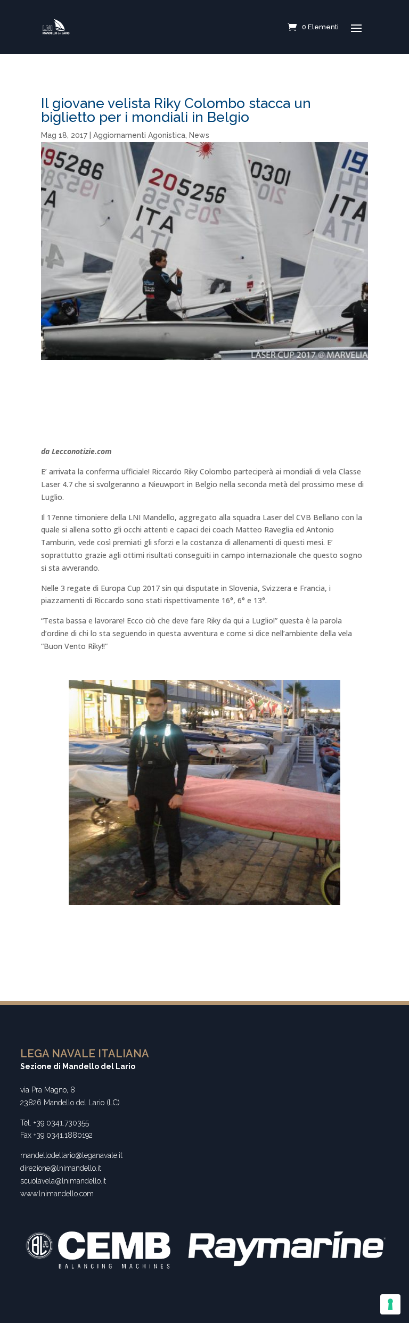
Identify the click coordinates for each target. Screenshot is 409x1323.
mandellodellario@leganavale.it (71, 1155)
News (199, 135)
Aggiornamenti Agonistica (139, 135)
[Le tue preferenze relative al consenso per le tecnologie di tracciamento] (390, 1304)
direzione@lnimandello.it (60, 1168)
